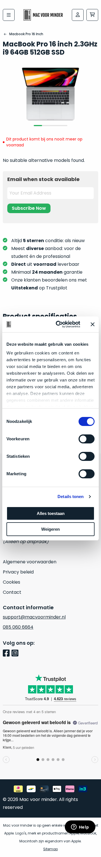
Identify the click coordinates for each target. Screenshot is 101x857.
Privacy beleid (18, 572)
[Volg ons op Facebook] (7, 653)
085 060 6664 (18, 627)
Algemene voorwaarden (29, 562)
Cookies (11, 582)
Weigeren (50, 529)
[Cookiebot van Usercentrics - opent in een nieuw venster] (59, 324)
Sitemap (50, 849)
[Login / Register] (78, 15)
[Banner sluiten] (93, 324)
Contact (12, 592)
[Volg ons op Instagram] (16, 653)
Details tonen (71, 496)
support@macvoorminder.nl (34, 617)
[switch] (87, 438)
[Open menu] (8, 15)
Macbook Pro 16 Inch (26, 34)
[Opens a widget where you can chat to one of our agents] (80, 827)
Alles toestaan (51, 513)
